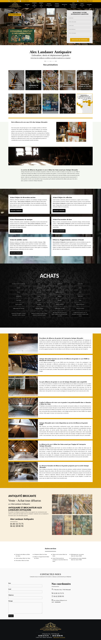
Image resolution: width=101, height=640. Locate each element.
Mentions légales (59, 637)
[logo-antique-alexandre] (15, 7)
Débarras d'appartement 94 (49, 5)
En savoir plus (16, 89)
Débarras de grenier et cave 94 (57, 5)
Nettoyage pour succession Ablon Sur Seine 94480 (77, 555)
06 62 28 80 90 (25, 1)
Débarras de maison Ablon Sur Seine (60, 555)
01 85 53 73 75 (13, 1)
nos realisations (14, 15)
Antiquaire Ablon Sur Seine (40, 554)
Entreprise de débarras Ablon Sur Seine (23, 555)
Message (10, 601)
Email (9, 589)
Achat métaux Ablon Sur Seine (23, 558)
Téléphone (11, 595)
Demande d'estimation (16, 210)
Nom (9, 583)
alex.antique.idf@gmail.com (86, 1)
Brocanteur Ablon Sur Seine (22, 560)
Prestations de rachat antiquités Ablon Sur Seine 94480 (78, 559)
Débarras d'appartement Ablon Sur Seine (41, 557)
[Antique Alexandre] (50, 627)
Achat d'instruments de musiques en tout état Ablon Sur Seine (60, 560)
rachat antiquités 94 (82, 5)
